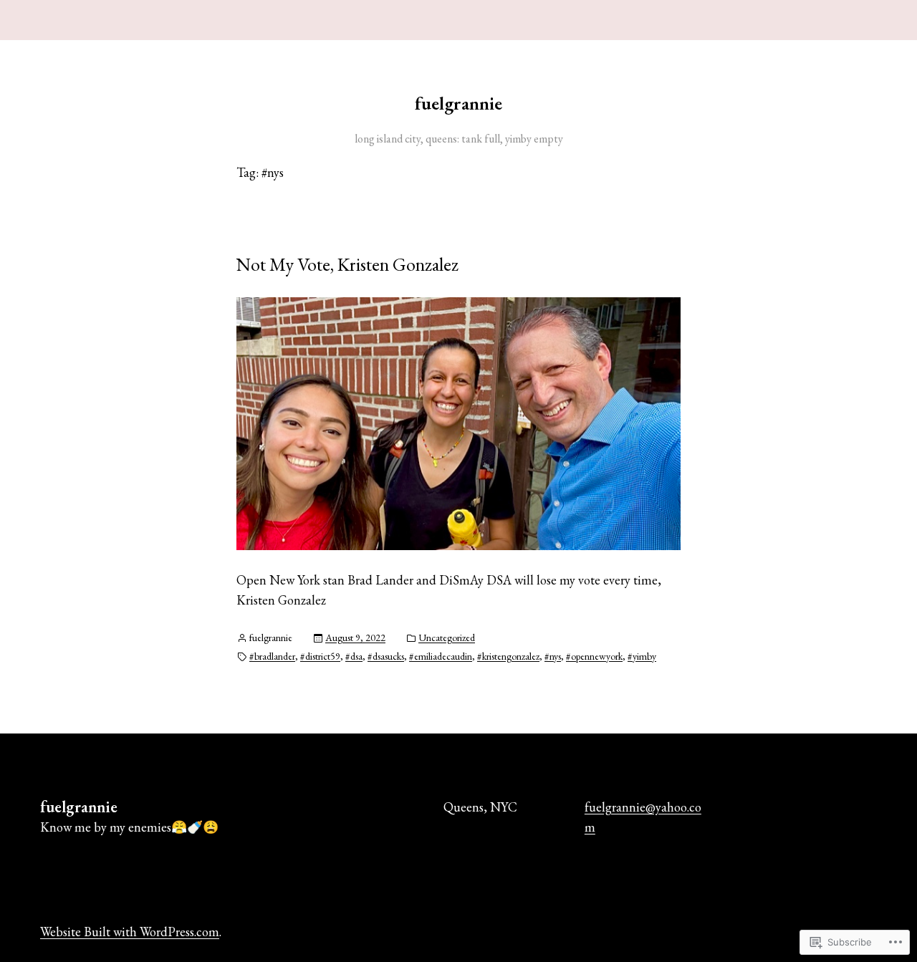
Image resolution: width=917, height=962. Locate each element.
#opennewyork (594, 656)
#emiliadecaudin (440, 656)
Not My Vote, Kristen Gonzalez (347, 264)
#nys (552, 656)
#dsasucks (386, 656)
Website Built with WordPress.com (129, 931)
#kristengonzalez (508, 656)
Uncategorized (446, 637)
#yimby (642, 656)
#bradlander (272, 656)
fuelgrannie (458, 103)
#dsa (354, 656)
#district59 (320, 656)
